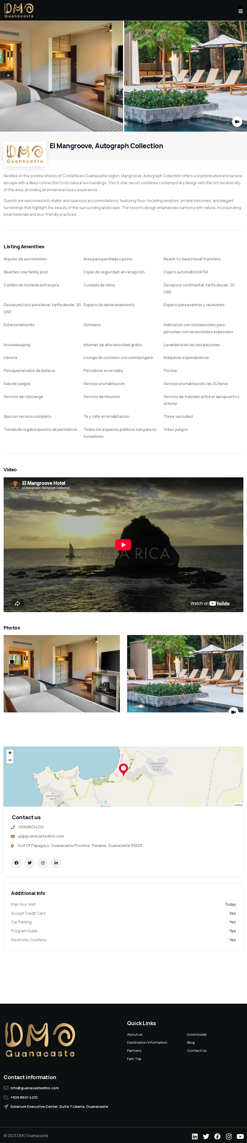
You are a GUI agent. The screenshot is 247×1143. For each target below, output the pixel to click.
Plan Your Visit (23, 904)
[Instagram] (229, 1136)
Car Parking (21, 922)
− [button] (10, 760)
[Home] (19, 10)
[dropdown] (240, 8)
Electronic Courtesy (29, 939)
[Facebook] (217, 1136)
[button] (238, 76)
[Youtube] (240, 1136)
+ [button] (10, 753)
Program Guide (24, 930)
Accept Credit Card (28, 913)
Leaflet (238, 805)
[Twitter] (206, 1136)
